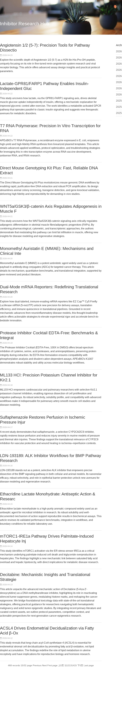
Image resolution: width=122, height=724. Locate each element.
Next (44, 665)
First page (52, 665)
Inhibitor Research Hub (24, 23)
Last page (89, 665)
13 (70, 665)
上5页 (61, 665)
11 (65, 665)
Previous (37, 665)
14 (73, 665)
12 (68, 665)
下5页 (80, 665)
